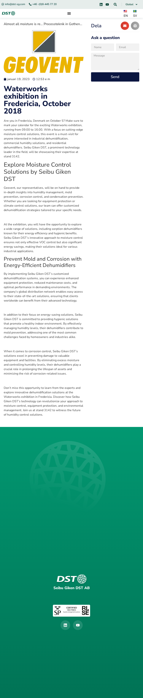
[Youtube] (107, 4)
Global (129, 4)
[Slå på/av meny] (69, 13)
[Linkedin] (101, 4)
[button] (115, 4)
